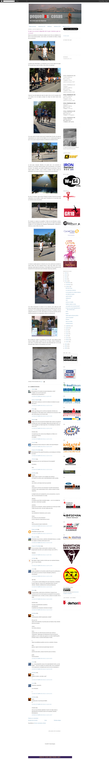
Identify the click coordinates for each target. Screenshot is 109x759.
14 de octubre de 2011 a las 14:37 (42, 446)
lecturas (67, 319)
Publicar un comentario (33, 718)
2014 (66, 275)
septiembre (68, 325)
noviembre (68, 284)
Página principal (32, 26)
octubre (67, 286)
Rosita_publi (34, 529)
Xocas (33, 590)
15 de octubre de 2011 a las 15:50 (42, 599)
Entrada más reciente (32, 720)
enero (67, 341)
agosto (67, 327)
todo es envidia (69, 321)
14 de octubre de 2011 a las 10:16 (42, 405)
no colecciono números (71, 290)
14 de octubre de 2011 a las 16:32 (42, 469)
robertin (33, 389)
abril (67, 335)
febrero (67, 339)
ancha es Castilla (69, 302)
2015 (66, 273)
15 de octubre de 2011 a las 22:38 (42, 669)
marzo (67, 337)
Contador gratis (66, 35)
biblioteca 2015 (57, 26)
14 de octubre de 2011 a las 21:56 (42, 542)
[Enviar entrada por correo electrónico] (44, 381)
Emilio (33, 409)
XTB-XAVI (34, 459)
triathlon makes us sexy (71, 304)
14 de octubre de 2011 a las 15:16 (42, 455)
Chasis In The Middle (36, 450)
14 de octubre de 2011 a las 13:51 (42, 439)
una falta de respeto (70, 294)
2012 (66, 279)
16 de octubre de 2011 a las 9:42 (42, 704)
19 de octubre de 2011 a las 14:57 (42, 715)
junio (67, 331)
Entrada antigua (57, 720)
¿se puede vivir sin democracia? (73, 306)
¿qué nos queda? (69, 317)
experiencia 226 (41, 26)
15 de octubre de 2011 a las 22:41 (42, 693)
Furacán (33, 442)
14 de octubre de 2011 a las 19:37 (42, 526)
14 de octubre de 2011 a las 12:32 (42, 428)
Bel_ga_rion (34, 537)
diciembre (68, 282)
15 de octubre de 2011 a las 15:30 (42, 586)
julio (67, 329)
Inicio (46, 720)
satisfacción (68, 298)
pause (67, 313)
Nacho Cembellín (35, 399)
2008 (66, 348)
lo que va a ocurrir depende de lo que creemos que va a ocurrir (44, 32)
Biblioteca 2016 (66, 26)
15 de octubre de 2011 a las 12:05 (42, 565)
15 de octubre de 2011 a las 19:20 (42, 658)
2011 (66, 281)
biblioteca (49, 26)
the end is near (69, 288)
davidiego (34, 473)
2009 (66, 346)
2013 (66, 277)
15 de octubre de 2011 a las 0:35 (42, 554)
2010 (66, 344)
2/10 (67, 300)
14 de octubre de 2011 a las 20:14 (42, 533)
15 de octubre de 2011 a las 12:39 (42, 576)
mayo (67, 333)
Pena (67, 311)
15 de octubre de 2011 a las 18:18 (42, 609)
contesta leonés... (69, 323)
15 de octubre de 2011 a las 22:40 (42, 679)
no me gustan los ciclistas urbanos (73, 292)
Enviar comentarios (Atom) (40, 723)
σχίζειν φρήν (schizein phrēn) (72, 315)
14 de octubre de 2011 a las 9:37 (42, 396)
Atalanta (33, 419)
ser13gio (34, 558)
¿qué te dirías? (69, 296)
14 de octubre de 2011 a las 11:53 (42, 416)
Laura (33, 569)
